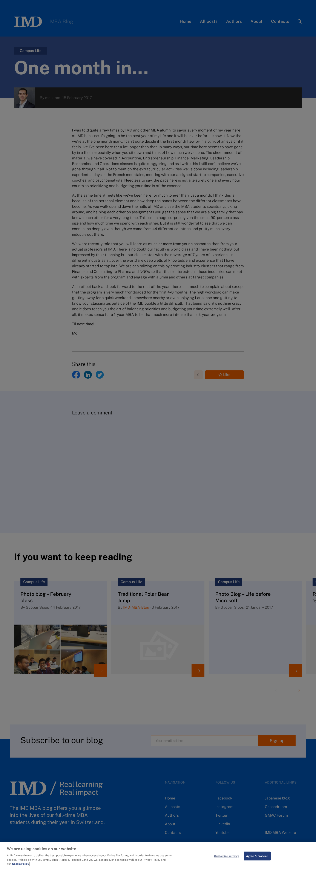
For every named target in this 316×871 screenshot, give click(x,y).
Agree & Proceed (257, 855)
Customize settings (226, 855)
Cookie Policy (20, 863)
